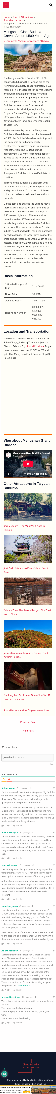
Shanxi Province (35, 346)
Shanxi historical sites (15, 710)
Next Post (28, 730)
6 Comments (10, 41)
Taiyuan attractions (38, 710)
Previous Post (28, 722)
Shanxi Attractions (29, 41)
